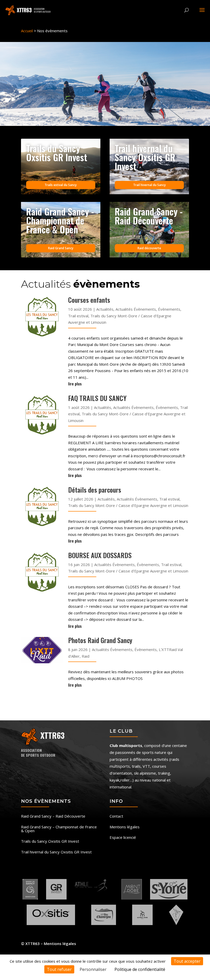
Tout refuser (59, 969)
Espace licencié (123, 838)
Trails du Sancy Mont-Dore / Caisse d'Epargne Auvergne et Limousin (128, 505)
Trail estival (78, 315)
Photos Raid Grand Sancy (100, 640)
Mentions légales (125, 827)
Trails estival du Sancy (61, 185)
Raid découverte (149, 248)
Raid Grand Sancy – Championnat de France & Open (59, 829)
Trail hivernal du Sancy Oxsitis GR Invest (56, 852)
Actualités (104, 309)
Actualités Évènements (136, 309)
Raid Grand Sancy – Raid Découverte (53, 816)
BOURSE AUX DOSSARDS (100, 555)
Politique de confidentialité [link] (139, 969)
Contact (116, 816)
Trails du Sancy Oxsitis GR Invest (50, 841)
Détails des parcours (94, 490)
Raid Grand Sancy (60, 248)
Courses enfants (89, 300)
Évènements (169, 309)
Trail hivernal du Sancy (149, 185)
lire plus (75, 383)
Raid (85, 656)
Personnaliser (93, 969)
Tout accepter (187, 961)
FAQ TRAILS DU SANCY (97, 398)
